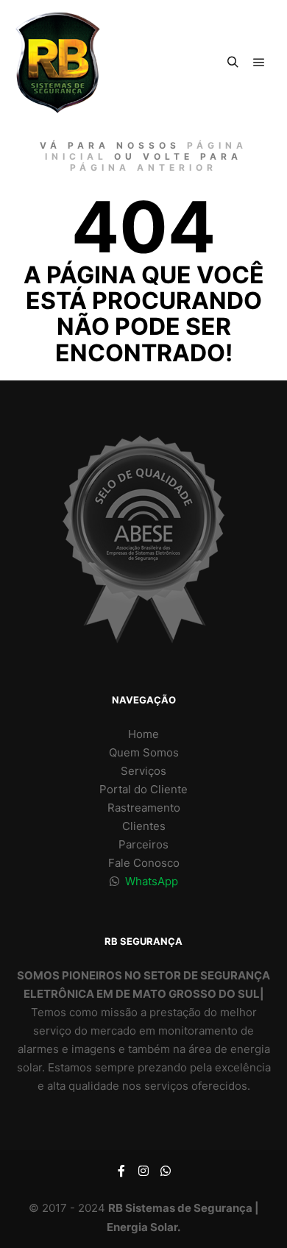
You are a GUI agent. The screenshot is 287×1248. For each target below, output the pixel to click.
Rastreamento (143, 808)
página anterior (143, 167)
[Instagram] (143, 1170)
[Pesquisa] (232, 62)
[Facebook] (121, 1170)
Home (143, 734)
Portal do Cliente (143, 789)
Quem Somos (144, 752)
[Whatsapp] (165, 1170)
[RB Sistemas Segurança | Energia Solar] (58, 62)
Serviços (143, 771)
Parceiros (143, 844)
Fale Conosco (144, 863)
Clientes (144, 826)
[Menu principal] (259, 62)
